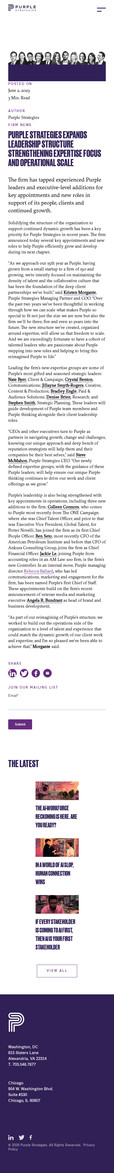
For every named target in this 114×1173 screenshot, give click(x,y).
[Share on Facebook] (36, 673)
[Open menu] (101, 10)
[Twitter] (21, 1137)
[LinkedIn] (11, 1137)
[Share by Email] (47, 673)
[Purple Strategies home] (22, 9)
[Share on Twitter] (24, 673)
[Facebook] (32, 1137)
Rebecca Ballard (38, 571)
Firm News (20, 125)
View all (57, 971)
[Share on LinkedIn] (12, 673)
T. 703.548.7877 (22, 1065)
